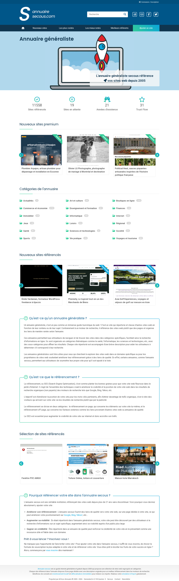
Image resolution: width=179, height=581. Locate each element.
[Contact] (142, 14)
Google (67, 515)
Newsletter (126, 579)
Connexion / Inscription (150, 2)
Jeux (25, 223)
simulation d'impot (129, 574)
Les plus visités (66, 28)
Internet (120, 216)
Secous (110, 579)
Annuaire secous (44, 569)
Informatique (76, 216)
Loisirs (73, 223)
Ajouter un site (146, 28)
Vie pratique (76, 238)
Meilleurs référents (119, 28)
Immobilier (28, 216)
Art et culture (76, 201)
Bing (73, 515)
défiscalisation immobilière (81, 574)
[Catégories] (134, 14)
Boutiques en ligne (125, 201)
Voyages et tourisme (126, 238)
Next (157, 157)
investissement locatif (60, 574)
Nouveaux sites (40, 28)
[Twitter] (156, 14)
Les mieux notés (93, 28)
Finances (120, 208)
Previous (21, 157)
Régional (120, 223)
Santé (26, 231)
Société (120, 231)
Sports (26, 238)
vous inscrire (52, 550)
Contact (117, 579)
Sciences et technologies (82, 231)
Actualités (28, 201)
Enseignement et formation (83, 208)
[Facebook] (149, 14)
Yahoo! (79, 515)
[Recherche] (125, 14)
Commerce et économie (35, 208)
